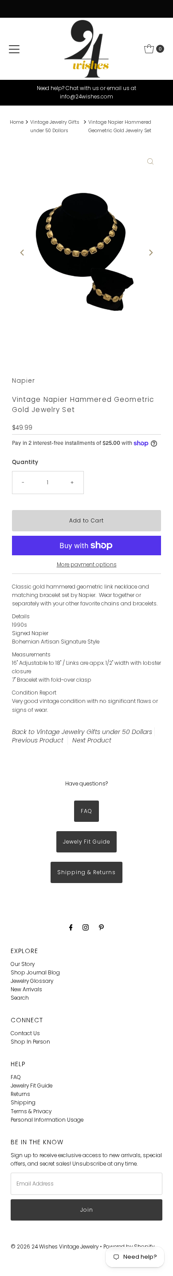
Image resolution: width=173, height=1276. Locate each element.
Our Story (23, 964)
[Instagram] (86, 927)
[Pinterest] (101, 927)
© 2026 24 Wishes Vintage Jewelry (55, 1246)
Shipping (23, 1102)
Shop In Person (30, 1041)
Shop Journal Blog (35, 972)
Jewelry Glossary (32, 981)
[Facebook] (71, 927)
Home (17, 122)
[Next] (150, 253)
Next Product (91, 740)
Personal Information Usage (47, 1119)
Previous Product (37, 740)
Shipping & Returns (86, 872)
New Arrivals (26, 989)
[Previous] (22, 253)
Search (20, 997)
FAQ (86, 811)
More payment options (87, 564)
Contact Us (25, 1033)
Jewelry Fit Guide (31, 1085)
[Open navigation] (14, 48)
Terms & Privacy (31, 1111)
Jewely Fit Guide (86, 841)
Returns (20, 1094)
